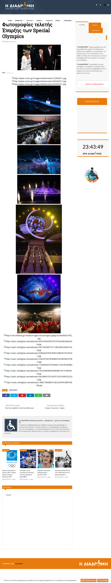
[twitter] (100, 5)
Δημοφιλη (96, 30)
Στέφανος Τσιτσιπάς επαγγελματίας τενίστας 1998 (43, 472)
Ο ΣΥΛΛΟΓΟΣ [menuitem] (49, 20)
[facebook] (97, 5)
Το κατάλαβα (103, 580)
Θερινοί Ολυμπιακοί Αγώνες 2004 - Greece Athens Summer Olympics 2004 (9, 473)
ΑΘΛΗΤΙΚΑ (13, 390)
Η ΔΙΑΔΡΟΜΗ (19, 564)
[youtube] (104, 5)
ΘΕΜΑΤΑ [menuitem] (39, 20)
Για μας (82, 25)
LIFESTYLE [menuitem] (29, 20)
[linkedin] (108, 5)
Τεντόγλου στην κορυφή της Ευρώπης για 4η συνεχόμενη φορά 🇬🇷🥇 (27, 473)
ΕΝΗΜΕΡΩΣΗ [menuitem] (18, 20)
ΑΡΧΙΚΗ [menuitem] (10, 20)
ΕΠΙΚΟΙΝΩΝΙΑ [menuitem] (67, 20)
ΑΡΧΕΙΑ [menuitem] (58, 20)
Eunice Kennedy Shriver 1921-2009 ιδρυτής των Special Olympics (62, 472)
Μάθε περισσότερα (88, 580)
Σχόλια (94, 25)
